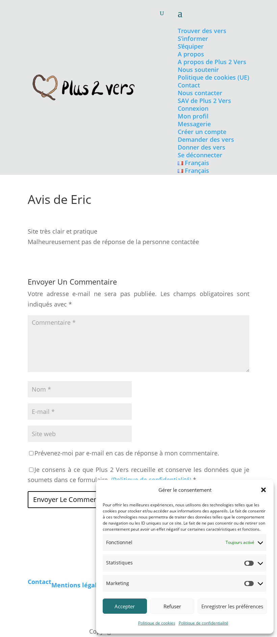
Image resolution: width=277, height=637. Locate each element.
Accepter (125, 606)
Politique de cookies (156, 623)
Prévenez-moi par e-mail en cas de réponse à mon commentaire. (126, 453)
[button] (263, 489)
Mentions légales (77, 585)
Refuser (172, 606)
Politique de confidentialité (203, 623)
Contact (39, 582)
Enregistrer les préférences (232, 606)
